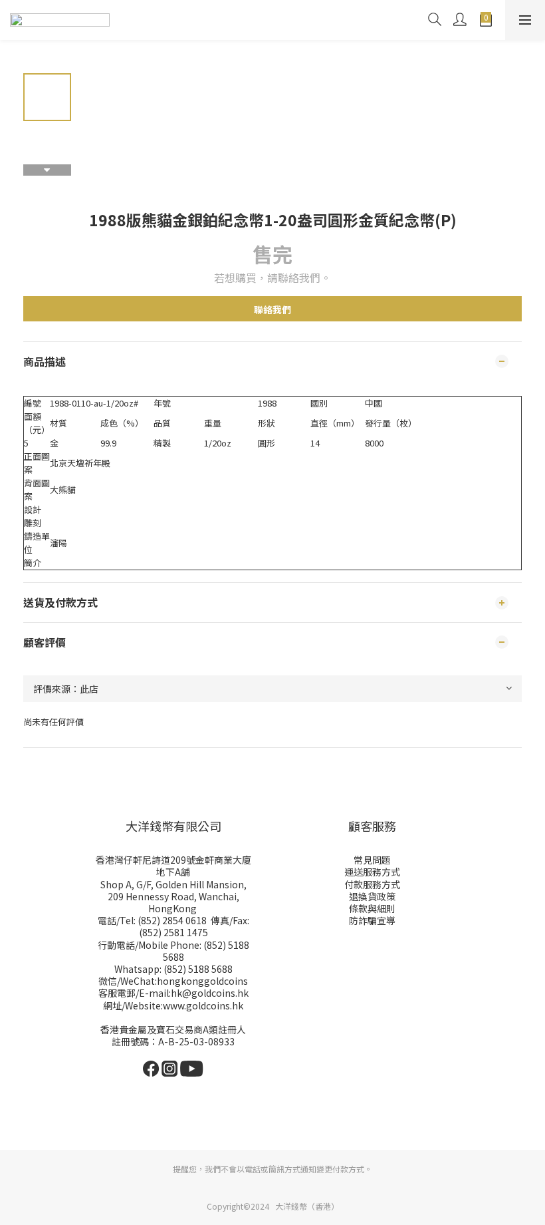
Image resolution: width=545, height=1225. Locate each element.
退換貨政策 (372, 896)
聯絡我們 (272, 309)
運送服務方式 (372, 871)
